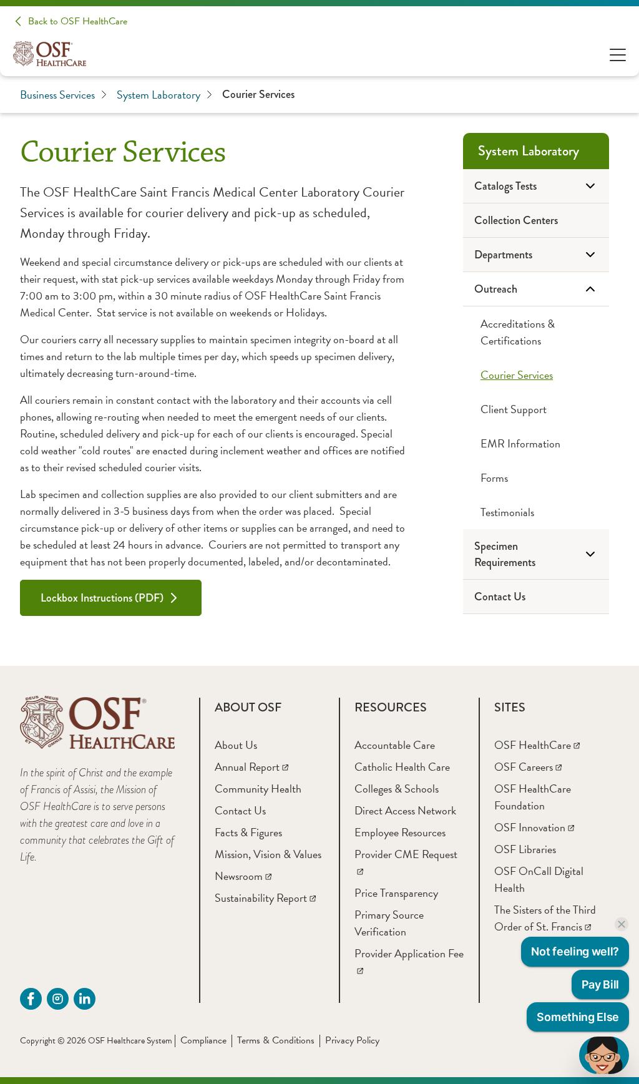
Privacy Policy (352, 1040)
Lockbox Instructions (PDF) (102, 598)
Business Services (57, 94)
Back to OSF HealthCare (77, 21)
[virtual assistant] (604, 1055)
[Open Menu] (618, 54)
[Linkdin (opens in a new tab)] (84, 999)
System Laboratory (158, 94)
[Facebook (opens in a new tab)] (31, 999)
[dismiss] (621, 924)
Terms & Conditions (276, 1040)
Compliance (203, 1040)
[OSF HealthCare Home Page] (49, 53)
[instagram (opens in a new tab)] (58, 999)
